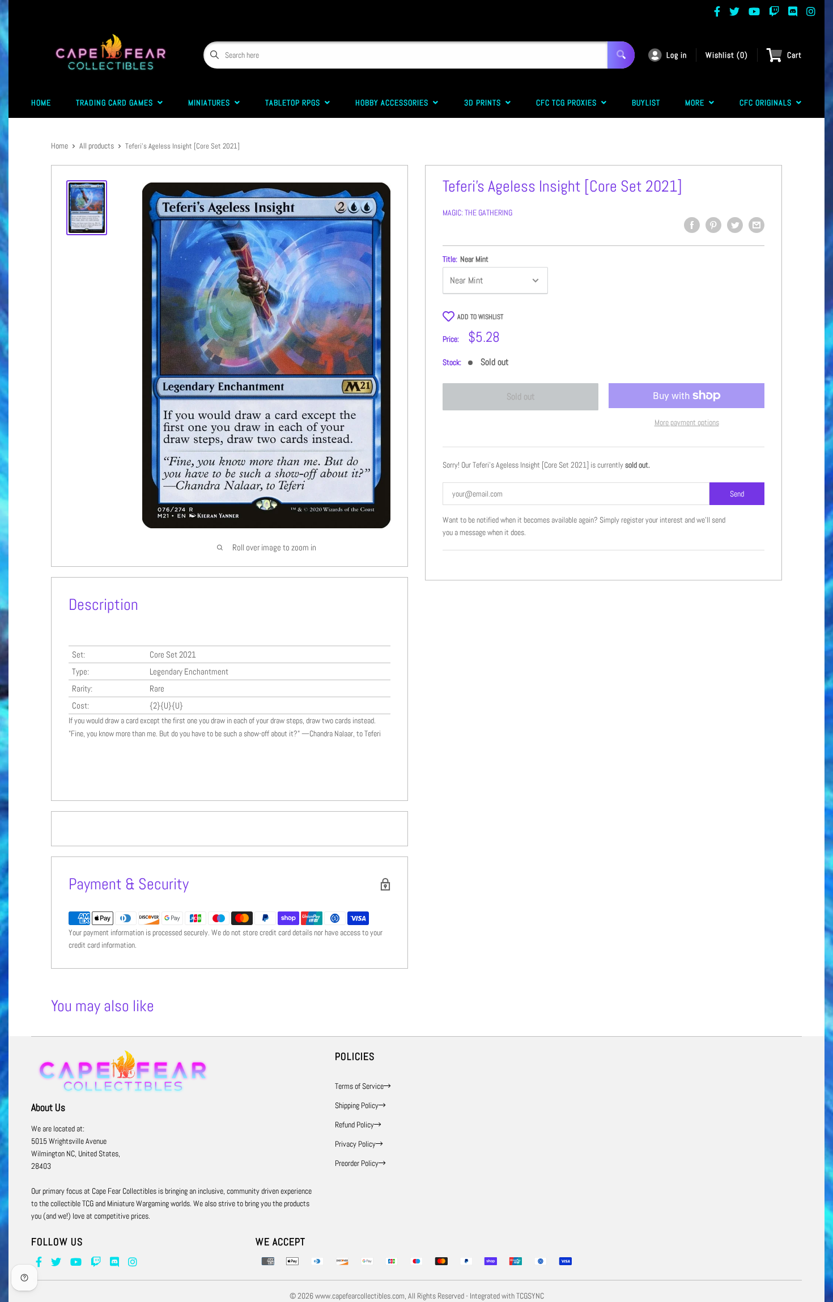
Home (41, 102)
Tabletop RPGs (295, 102)
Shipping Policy (357, 1105)
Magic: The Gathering (477, 212)
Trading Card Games (117, 102)
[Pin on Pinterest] (713, 225)
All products (96, 146)
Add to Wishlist (480, 316)
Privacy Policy (355, 1144)
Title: (465, 259)
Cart (794, 55)
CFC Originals (768, 102)
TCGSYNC (530, 1296)
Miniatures (211, 102)
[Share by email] (756, 225)
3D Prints (484, 102)
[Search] (621, 55)
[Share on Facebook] (692, 225)
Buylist (646, 102)
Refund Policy (354, 1124)
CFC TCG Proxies (568, 102)
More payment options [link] (686, 422)
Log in (676, 55)
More (697, 102)
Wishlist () (727, 55)
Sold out (521, 396)
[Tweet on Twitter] (735, 225)
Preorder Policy (357, 1163)
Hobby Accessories (394, 102)
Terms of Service (359, 1086)
